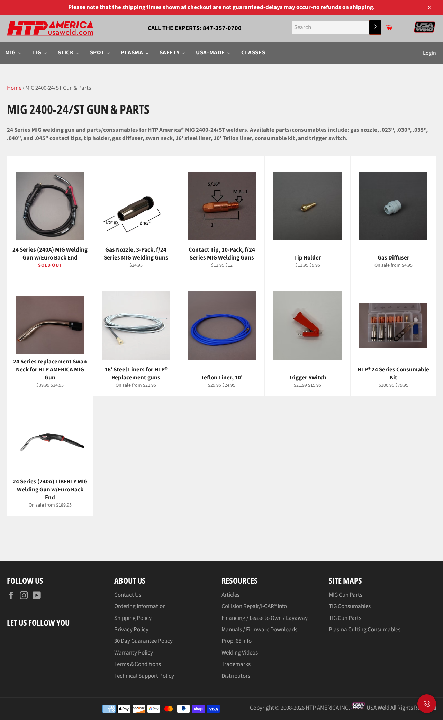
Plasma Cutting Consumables (364, 629)
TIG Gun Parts (345, 618)
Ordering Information (140, 606)
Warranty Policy (133, 653)
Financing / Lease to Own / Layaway (265, 618)
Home (14, 88)
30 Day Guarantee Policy (143, 641)
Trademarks (236, 664)
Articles (230, 595)
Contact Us (127, 595)
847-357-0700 (222, 28)
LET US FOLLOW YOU (38, 622)
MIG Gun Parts (345, 595)
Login (429, 53)
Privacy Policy (131, 629)
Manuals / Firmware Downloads (259, 629)
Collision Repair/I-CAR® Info (254, 606)
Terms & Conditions (137, 664)
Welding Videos (240, 653)
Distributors (236, 676)
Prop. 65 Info (237, 641)
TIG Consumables (350, 606)
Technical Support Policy (144, 676)
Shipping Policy (133, 618)
